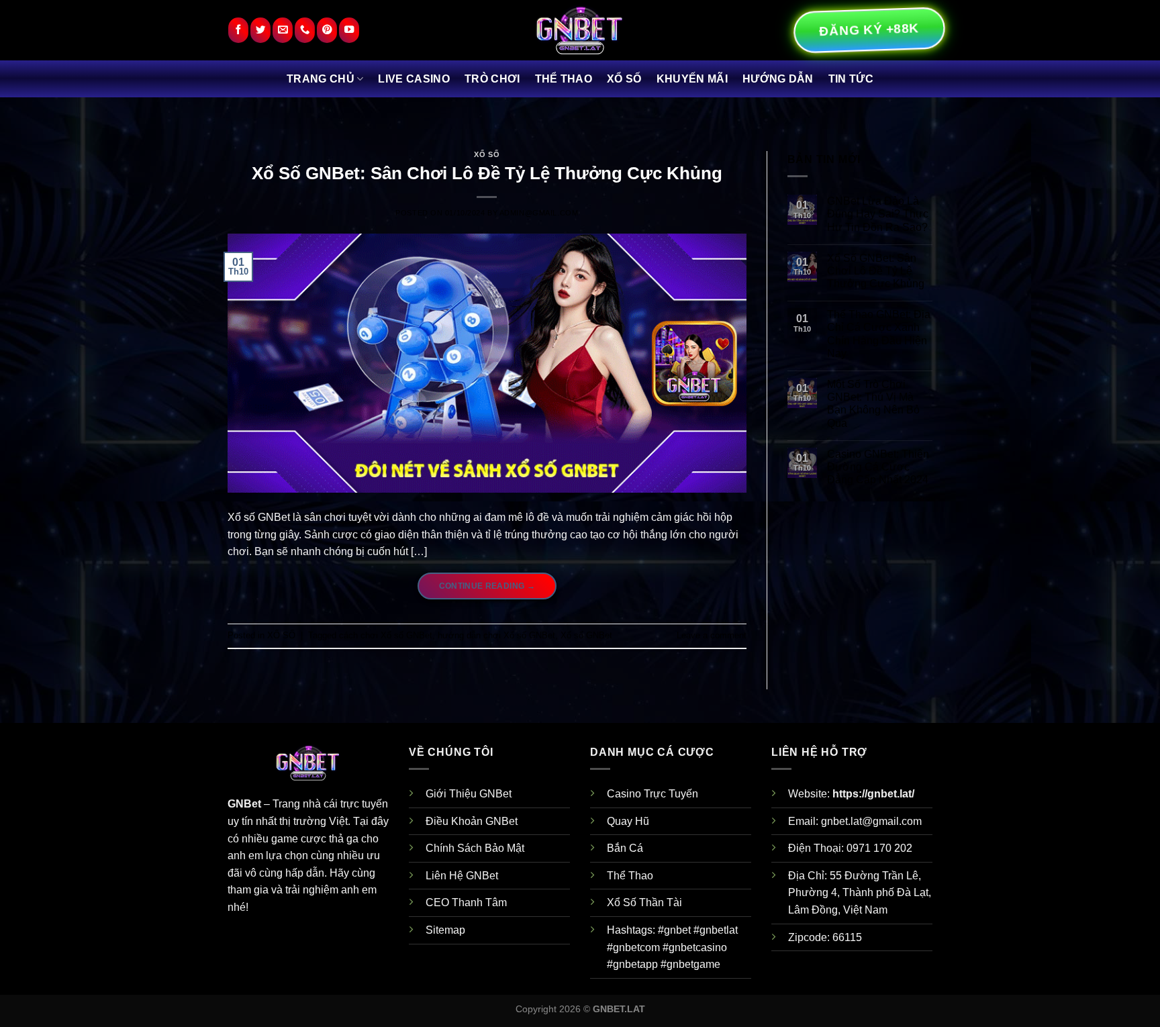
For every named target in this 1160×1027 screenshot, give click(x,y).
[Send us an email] (283, 30)
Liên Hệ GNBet (462, 875)
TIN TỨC (850, 79)
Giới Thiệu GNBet (469, 793)
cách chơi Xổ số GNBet (385, 635)
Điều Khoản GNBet (472, 821)
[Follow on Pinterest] (327, 30)
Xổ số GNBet (586, 635)
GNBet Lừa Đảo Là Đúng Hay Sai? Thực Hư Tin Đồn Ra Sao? (877, 213)
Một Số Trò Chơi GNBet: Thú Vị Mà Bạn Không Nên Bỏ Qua (873, 404)
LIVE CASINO (414, 79)
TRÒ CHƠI (492, 79)
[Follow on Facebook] (238, 30)
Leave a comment (711, 635)
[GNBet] (580, 30)
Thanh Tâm (479, 902)
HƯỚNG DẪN (778, 79)
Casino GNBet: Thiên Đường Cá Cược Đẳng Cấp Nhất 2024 (878, 466)
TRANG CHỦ (320, 79)
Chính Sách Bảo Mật (475, 848)
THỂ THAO (564, 79)
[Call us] (305, 30)
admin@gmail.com (538, 213)
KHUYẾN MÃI (692, 79)
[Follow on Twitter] (260, 30)
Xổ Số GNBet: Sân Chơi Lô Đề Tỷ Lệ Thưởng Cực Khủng (487, 173)
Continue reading (487, 586)
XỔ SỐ (624, 79)
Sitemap (445, 930)
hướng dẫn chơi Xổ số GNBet (496, 635)
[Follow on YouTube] (349, 30)
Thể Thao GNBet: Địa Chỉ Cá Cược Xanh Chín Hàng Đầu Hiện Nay (878, 334)
